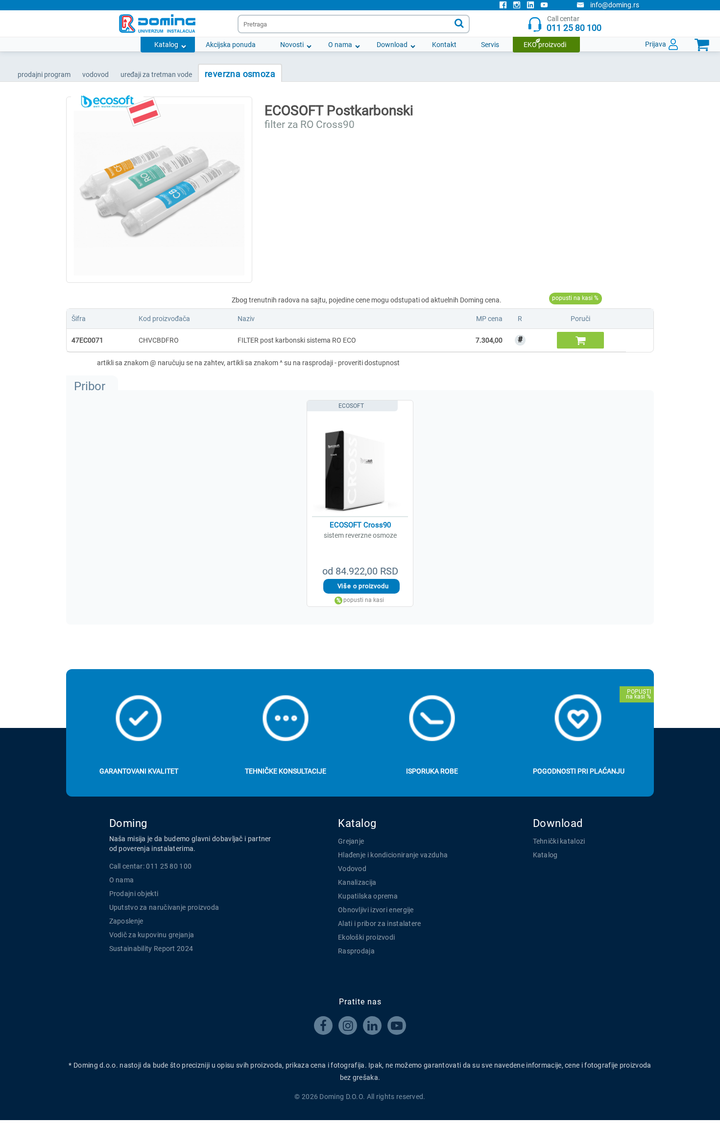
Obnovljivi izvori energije (376, 910)
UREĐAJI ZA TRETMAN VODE (156, 74)
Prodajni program (44, 74)
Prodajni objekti (134, 894)
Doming (128, 823)
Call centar (574, 24)
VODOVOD (95, 74)
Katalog (166, 45)
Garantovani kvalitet (138, 771)
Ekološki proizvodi (366, 937)
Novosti (292, 45)
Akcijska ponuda (231, 45)
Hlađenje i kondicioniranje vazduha (393, 855)
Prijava (655, 44)
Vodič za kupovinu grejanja (151, 935)
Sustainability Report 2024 (151, 948)
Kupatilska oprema (368, 896)
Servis (490, 45)
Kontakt (444, 45)
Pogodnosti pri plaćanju (578, 771)
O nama (340, 45)
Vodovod (352, 869)
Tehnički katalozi (559, 841)
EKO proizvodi (545, 45)
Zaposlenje (126, 921)
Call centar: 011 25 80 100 (150, 866)
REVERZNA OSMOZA (240, 74)
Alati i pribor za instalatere (379, 923)
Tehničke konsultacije (285, 771)
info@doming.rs (614, 5)
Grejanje (351, 841)
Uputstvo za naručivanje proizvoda (164, 907)
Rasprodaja (356, 951)
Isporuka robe (432, 771)
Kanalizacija (357, 882)
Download (392, 45)
